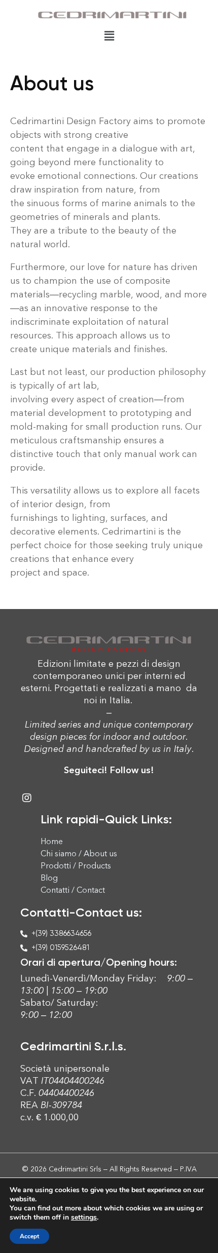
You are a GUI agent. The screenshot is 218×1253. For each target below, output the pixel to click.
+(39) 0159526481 (60, 947)
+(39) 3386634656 (61, 933)
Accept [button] (29, 1236)
